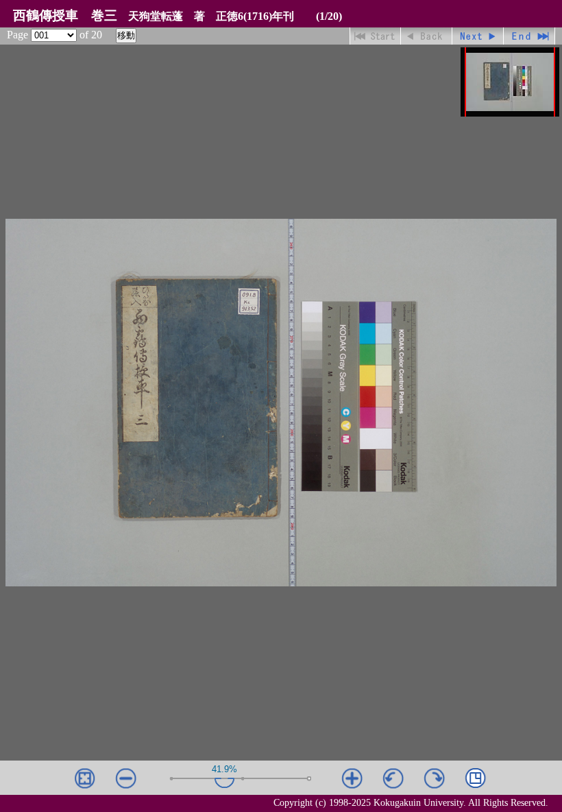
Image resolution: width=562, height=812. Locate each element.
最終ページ (529, 36)
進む (478, 36)
